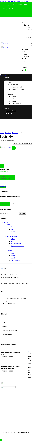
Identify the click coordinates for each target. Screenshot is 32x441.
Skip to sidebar (15, 1)
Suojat (13, 258)
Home (2, 133)
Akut (8, 225)
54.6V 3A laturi (4, 169)
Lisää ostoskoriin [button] (5, 177)
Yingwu (13, 232)
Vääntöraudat (15, 260)
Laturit (13, 253)
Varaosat (15, 133)
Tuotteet (8, 133)
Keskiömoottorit (16, 243)
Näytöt (13, 255)
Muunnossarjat (12, 236)
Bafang (13, 239)
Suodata (3, 187)
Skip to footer (25, 1)
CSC (12, 241)
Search (22, 213)
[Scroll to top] (1, 440)
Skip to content (5, 1)
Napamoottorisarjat (17, 246)
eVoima (13, 227)
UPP (12, 229)
